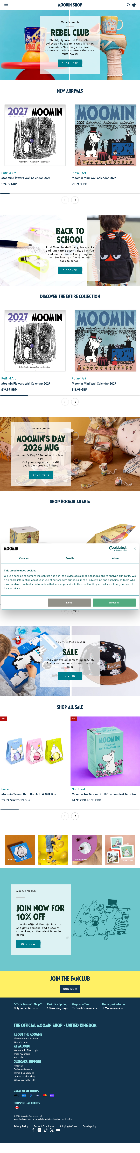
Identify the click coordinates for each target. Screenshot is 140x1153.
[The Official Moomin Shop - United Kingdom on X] (52, 1131)
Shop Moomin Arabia (70, 501)
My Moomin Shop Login (26, 1050)
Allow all (114, 602)
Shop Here (70, 63)
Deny (69, 602)
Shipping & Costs (68, 1126)
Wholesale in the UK (24, 1080)
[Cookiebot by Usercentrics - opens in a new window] (112, 548)
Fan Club (18, 1057)
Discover (70, 270)
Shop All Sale (70, 707)
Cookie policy (89, 1126)
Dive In (70, 676)
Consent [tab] (24, 558)
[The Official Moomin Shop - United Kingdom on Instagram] (39, 1131)
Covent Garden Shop (24, 1076)
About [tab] (116, 558)
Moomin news (21, 1042)
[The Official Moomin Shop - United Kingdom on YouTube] (58, 1131)
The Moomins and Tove (26, 1038)
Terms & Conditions (24, 1073)
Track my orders (22, 1054)
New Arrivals (70, 91)
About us (18, 1065)
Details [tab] (70, 558)
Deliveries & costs (23, 1069)
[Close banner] (135, 548)
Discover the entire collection (70, 296)
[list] (70, 146)
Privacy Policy (21, 1126)
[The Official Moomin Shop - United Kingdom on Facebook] (33, 1131)
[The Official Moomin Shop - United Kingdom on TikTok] (45, 1131)
